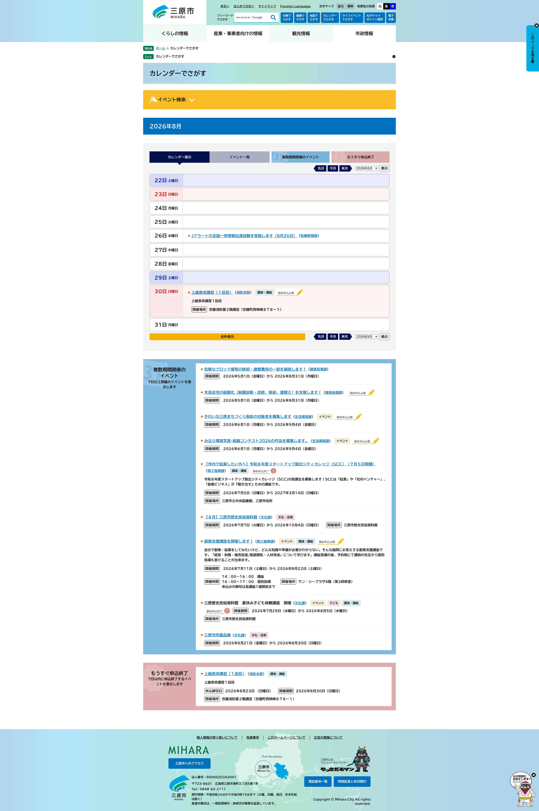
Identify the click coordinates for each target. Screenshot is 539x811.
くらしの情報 (174, 33)
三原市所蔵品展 (217, 635)
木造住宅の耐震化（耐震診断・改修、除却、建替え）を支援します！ (263, 392)
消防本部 (243, 292)
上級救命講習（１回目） (212, 292)
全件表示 (227, 336)
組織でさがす (300, 17)
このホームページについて (287, 737)
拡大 (341, 6)
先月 (321, 168)
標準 (350, 6)
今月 (333, 168)
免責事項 (252, 737)
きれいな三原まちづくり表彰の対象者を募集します (247, 416)
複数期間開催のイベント (300, 157)
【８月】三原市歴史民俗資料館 (230, 517)
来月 (345, 168)
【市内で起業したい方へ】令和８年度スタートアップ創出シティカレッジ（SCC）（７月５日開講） (290, 464)
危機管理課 (308, 235)
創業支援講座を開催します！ (228, 541)
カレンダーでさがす (330, 17)
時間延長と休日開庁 (352, 781)
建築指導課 (318, 369)
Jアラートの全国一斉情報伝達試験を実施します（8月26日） (244, 236)
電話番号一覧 (317, 781)
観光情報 (301, 33)
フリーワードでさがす (225, 17)
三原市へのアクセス (189, 763)
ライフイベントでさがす (351, 17)
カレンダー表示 (179, 157)
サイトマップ (267, 6)
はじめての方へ (243, 6)
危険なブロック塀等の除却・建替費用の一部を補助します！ (255, 369)
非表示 (536, 25)
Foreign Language (295, 6)
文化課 (266, 517)
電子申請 (391, 17)
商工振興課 (216, 470)
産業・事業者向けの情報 (238, 33)
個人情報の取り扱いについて (217, 737)
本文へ (224, 6)
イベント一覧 (239, 157)
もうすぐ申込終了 (360, 157)
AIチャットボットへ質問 (375, 17)
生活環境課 (303, 416)
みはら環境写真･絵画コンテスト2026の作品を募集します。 (256, 441)
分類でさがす (287, 17)
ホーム (160, 48)
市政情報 (364, 33)
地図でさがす (314, 17)
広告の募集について (328, 737)
